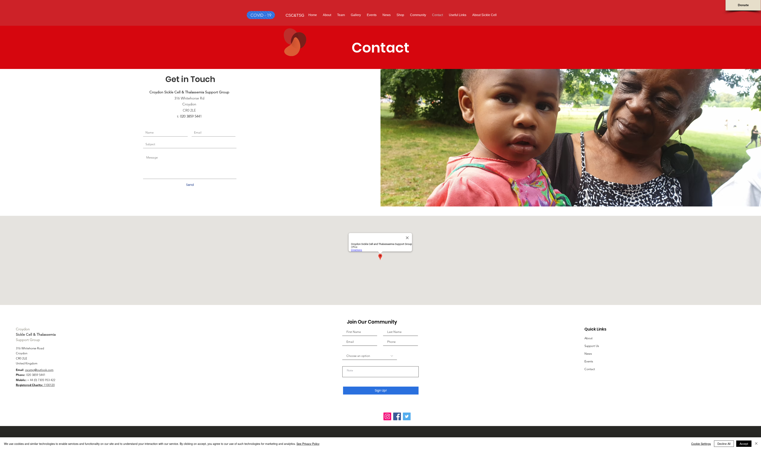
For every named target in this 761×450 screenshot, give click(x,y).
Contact (589, 369)
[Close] (756, 443)
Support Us (591, 346)
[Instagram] (387, 416)
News (588, 353)
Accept (744, 444)
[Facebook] (397, 416)
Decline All (723, 444)
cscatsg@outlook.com (39, 370)
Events (588, 361)
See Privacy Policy (307, 444)
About (588, 338)
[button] (484, 15)
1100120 (35, 385)
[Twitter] (407, 416)
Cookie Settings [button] (701, 444)
